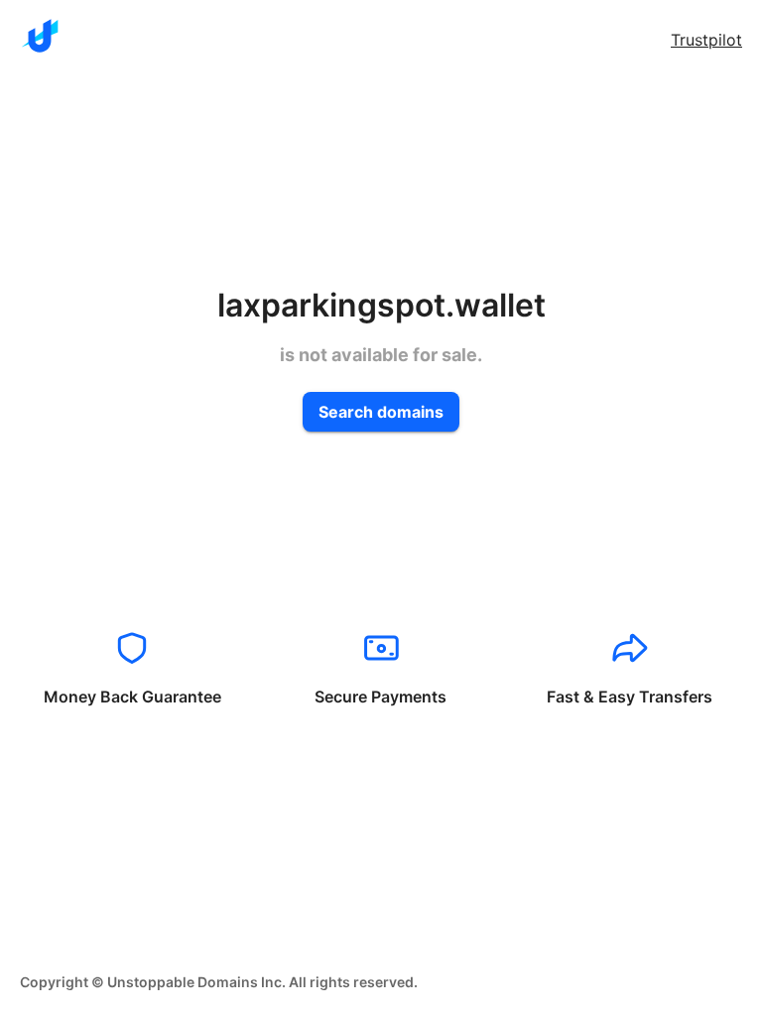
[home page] (40, 36)
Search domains (381, 412)
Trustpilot (706, 40)
